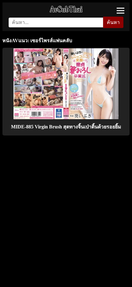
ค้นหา (113, 22)
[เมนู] (120, 11)
